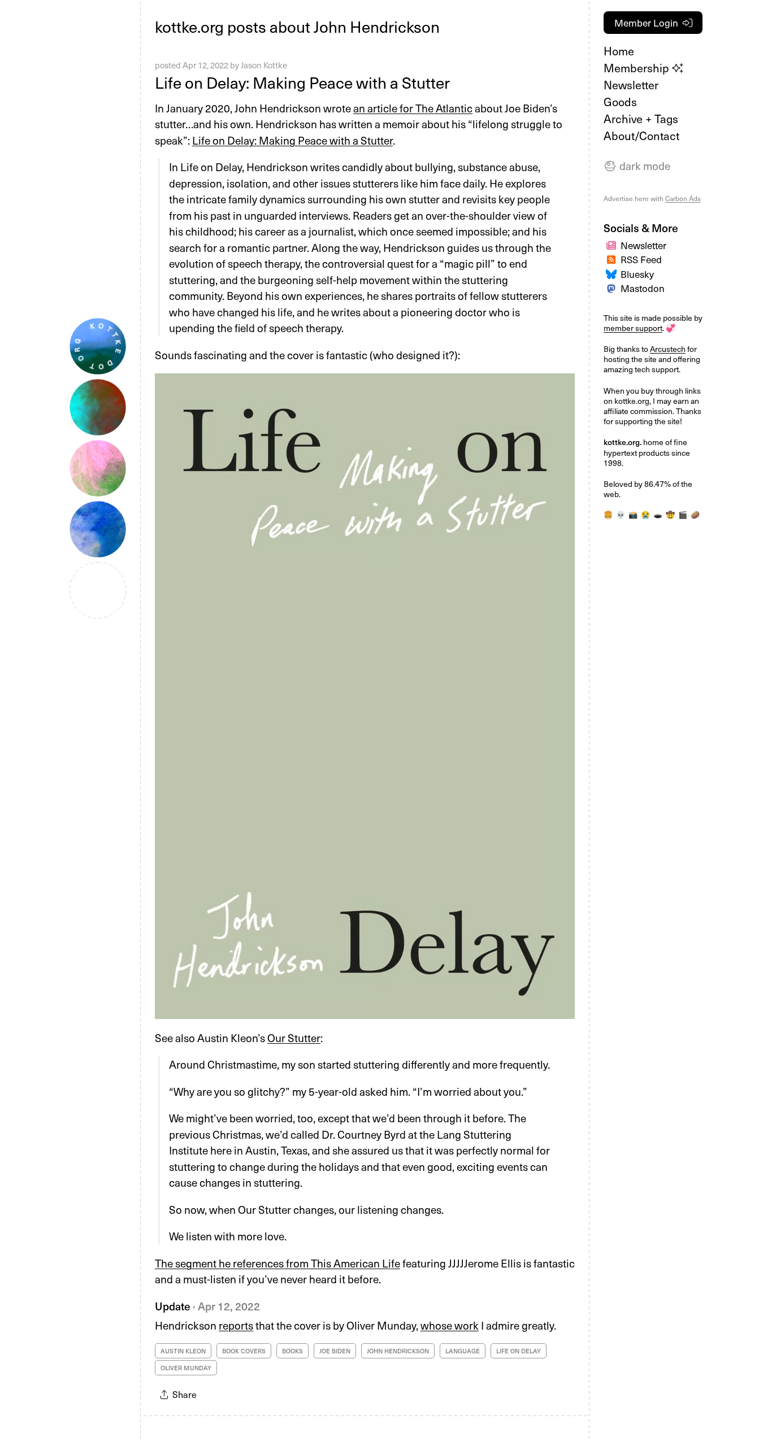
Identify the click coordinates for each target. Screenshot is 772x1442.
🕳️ (657, 514)
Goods (620, 101)
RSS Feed (641, 259)
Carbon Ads (683, 198)
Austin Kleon (183, 1351)
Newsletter (631, 84)
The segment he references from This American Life (277, 1263)
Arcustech (668, 349)
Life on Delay (518, 1351)
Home (619, 50)
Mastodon (643, 288)
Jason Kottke (264, 65)
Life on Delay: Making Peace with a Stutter (302, 82)
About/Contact (641, 135)
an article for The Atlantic (412, 108)
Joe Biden (334, 1351)
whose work (449, 1325)
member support (633, 328)
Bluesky (637, 274)
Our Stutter (293, 1037)
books (292, 1351)
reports (236, 1325)
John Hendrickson (398, 1351)
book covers (244, 1351)
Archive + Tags (641, 118)
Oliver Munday (186, 1368)
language (462, 1351)
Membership (638, 67)
